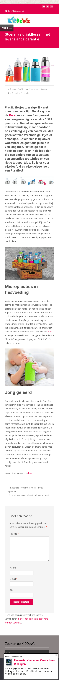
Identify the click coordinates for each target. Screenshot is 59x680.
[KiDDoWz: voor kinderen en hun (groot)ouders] (15, 20)
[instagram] (51, 7)
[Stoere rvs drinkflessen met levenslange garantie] (29, 69)
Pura (12, 115)
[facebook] (43, 7)
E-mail (14, 578)
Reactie (14, 533)
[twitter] (47, 7)
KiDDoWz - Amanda (19, 93)
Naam (14, 567)
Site (11, 590)
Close (56, 655)
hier (30, 473)
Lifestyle (44, 89)
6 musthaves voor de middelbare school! (30, 495)
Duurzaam (33, 89)
